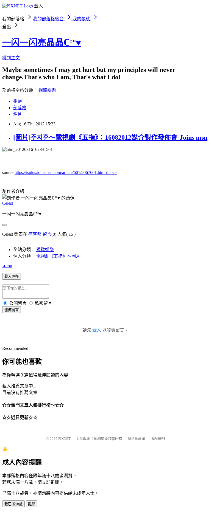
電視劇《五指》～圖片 (58, 256)
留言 (47, 234)
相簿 (17, 101)
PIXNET (64, 439)
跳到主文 (11, 57)
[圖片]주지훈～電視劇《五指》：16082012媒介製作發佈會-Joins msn (110, 137)
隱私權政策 (136, 439)
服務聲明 (158, 439)
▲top (7, 265)
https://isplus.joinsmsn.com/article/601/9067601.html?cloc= (66, 172)
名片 (17, 114)
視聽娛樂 (47, 90)
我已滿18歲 (13, 504)
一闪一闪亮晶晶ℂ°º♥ (41, 42)
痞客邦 (34, 234)
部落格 (19, 107)
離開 (31, 504)
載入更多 (11, 276)
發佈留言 (11, 310)
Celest (7, 203)
